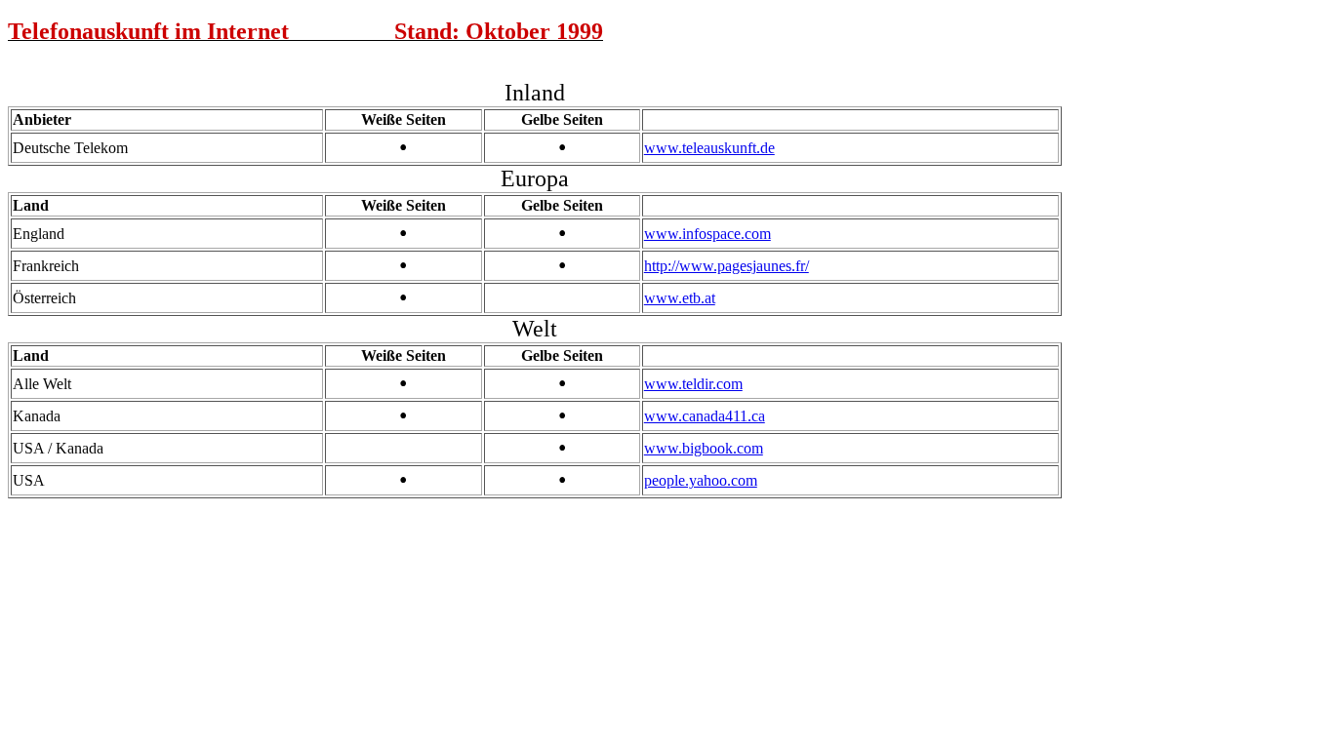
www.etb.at (679, 298)
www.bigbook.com (703, 448)
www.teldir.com (693, 383)
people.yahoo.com (700, 480)
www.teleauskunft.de (709, 147)
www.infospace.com (707, 233)
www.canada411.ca (704, 416)
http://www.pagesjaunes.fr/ (726, 265)
